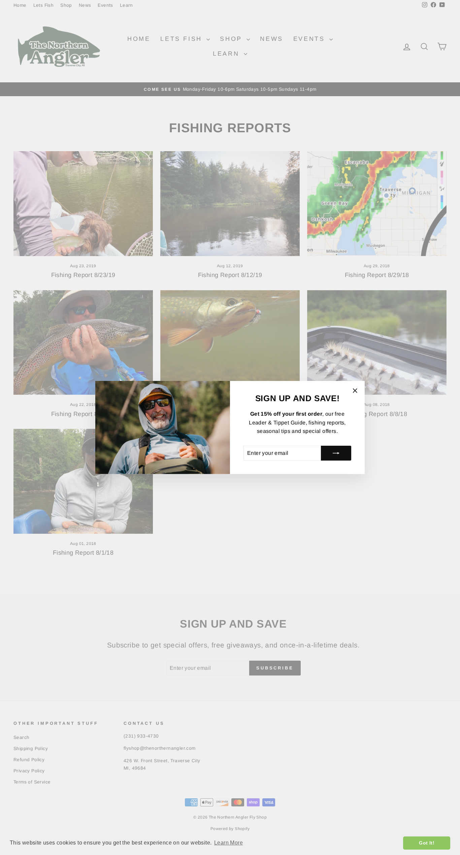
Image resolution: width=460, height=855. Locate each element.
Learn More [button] (228, 843)
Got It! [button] (426, 843)
